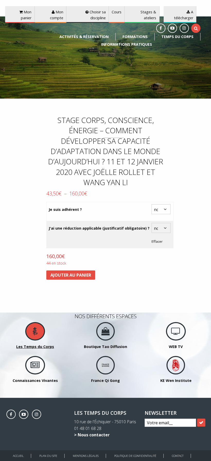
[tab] (196, 28)
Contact (177, 456)
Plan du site (48, 456)
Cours (116, 12)
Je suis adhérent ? (65, 209)
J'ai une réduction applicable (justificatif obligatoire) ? (99, 228)
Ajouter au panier (70, 275)
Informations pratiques (126, 44)
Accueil (18, 456)
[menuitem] (84, 37)
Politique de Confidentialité (135, 456)
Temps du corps (177, 36)
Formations (135, 36)
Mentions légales (86, 456)
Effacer (157, 241)
